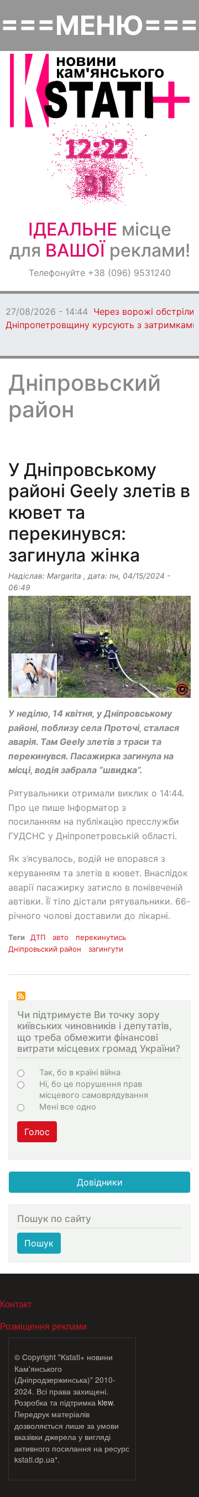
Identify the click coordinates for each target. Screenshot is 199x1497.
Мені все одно (67, 1107)
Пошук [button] (39, 1243)
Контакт (16, 1303)
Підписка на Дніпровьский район (21, 996)
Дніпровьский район (44, 948)
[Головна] (100, 90)
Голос (37, 1131)
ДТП (37, 937)
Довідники (100, 1182)
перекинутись (101, 937)
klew (105, 1402)
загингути (105, 948)
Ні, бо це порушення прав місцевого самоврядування (93, 1089)
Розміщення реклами (43, 1326)
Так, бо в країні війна (80, 1072)
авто (61, 937)
